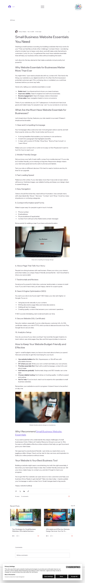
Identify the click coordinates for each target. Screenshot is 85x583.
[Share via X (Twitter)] (20, 491)
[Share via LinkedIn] (24, 491)
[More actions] (69, 32)
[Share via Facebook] (16, 491)
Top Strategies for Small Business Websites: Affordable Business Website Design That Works (24, 530)
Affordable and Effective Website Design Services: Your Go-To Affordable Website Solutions (58, 530)
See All (73, 505)
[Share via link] (28, 491)
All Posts (12, 20)
